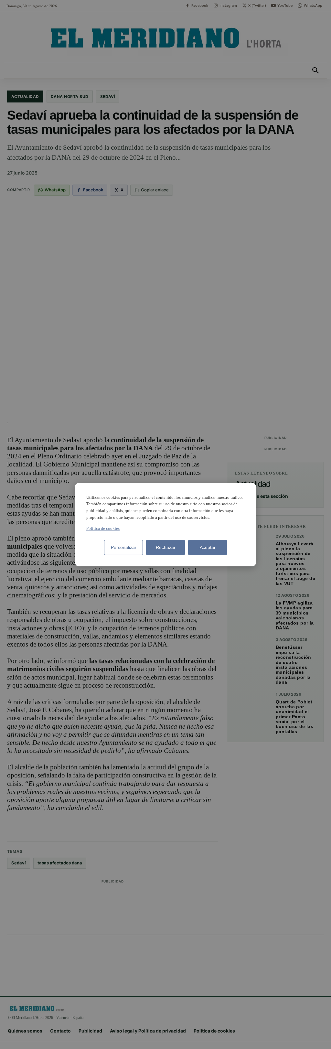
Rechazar (166, 547)
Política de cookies (103, 528)
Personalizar (123, 547)
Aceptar (208, 547)
